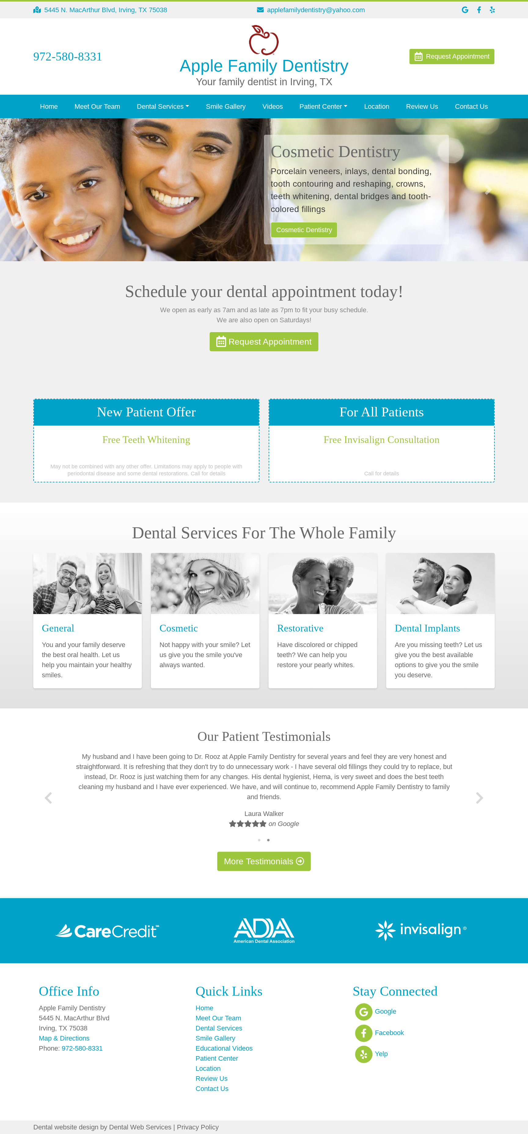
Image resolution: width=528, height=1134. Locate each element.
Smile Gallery (226, 106)
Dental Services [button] (160, 106)
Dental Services (219, 1028)
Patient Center (217, 1058)
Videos (272, 106)
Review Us (422, 106)
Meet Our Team (97, 106)
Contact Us (471, 106)
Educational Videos (224, 1048)
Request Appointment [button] (269, 341)
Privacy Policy (198, 1127)
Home (49, 106)
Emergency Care (301, 230)
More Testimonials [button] (260, 861)
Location (376, 106)
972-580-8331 (82, 1048)
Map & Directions (64, 1038)
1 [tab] (259, 840)
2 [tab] (269, 840)
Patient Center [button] (320, 106)
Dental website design (65, 1127)
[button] (39, 189)
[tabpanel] (264, 794)
